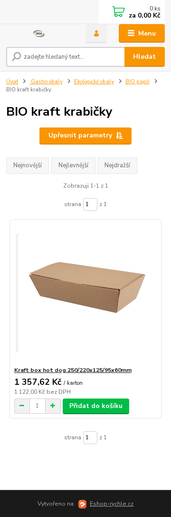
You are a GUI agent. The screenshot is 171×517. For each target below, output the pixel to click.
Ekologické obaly (94, 81)
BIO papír (137, 81)
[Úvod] (39, 34)
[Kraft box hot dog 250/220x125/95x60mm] (85, 293)
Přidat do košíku (96, 405)
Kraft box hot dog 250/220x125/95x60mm (73, 370)
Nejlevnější (73, 165)
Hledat (144, 56)
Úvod (12, 81)
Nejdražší (117, 165)
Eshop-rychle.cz (111, 504)
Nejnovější (27, 165)
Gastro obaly (46, 81)
